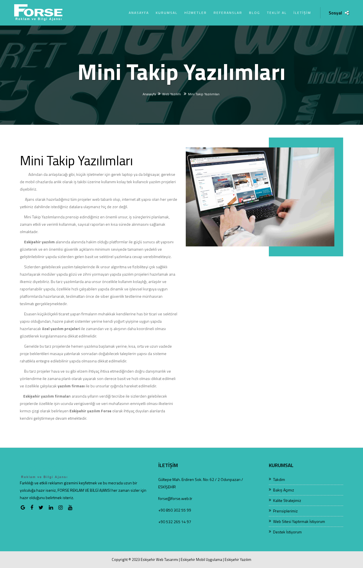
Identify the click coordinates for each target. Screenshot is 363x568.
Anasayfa (149, 94)
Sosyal (335, 13)
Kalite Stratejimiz (287, 500)
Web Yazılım (172, 94)
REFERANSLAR (228, 12)
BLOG (254, 12)
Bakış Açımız (283, 490)
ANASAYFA (139, 12)
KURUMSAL (167, 12)
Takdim (279, 479)
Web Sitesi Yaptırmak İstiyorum (299, 521)
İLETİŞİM (302, 12)
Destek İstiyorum (287, 532)
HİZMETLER (195, 12)
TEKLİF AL (277, 12)
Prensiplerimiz (285, 511)
